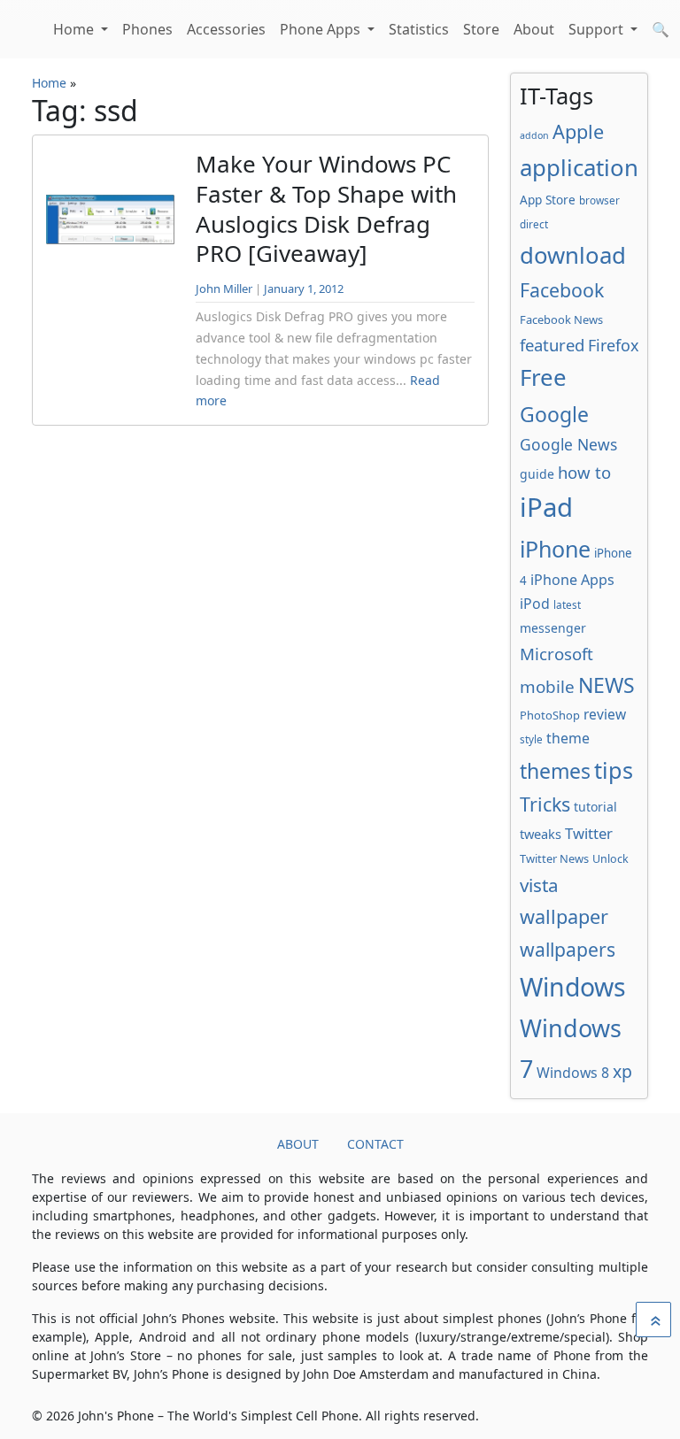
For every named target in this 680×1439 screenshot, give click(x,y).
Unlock (610, 858)
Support (597, 29)
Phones (147, 29)
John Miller (224, 288)
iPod (535, 603)
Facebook (562, 290)
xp (622, 1071)
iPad (546, 507)
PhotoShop (550, 715)
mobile (547, 686)
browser (599, 200)
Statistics (419, 29)
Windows (573, 987)
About (534, 29)
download (573, 255)
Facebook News (561, 319)
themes (555, 771)
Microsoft (556, 654)
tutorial (595, 806)
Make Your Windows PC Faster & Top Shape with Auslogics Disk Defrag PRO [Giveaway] (326, 208)
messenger (553, 627)
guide (537, 474)
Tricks (545, 804)
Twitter (589, 833)
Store (481, 29)
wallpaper (564, 916)
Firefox (613, 345)
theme (568, 738)
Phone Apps (322, 29)
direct (534, 224)
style (531, 739)
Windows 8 (573, 1072)
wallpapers (567, 949)
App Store (548, 199)
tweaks (540, 834)
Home (75, 29)
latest (567, 604)
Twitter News (554, 858)
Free (543, 377)
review (604, 714)
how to (584, 472)
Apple (578, 131)
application (579, 167)
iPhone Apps (572, 579)
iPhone (555, 549)
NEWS (606, 685)
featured (552, 345)
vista (539, 885)
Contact (375, 1143)
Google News (568, 444)
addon (534, 135)
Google (554, 414)
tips (613, 770)
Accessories (226, 29)
